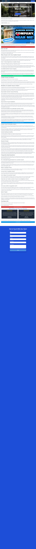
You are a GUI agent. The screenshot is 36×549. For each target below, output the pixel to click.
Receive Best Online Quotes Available (18, 75)
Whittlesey (5, 205)
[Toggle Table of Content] (8, 23)
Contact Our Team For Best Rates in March (18, 122)
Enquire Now (18, 224)
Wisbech (2, 205)
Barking (8, 205)
